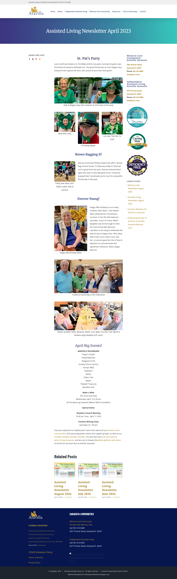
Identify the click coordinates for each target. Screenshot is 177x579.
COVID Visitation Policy (41, 552)
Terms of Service (36, 557)
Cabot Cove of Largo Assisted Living (39, 538)
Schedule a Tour (133, 74)
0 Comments (68, 497)
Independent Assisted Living (82, 539)
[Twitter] (33, 59)
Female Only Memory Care (81, 524)
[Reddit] (39, 59)
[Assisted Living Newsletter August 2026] (64, 471)
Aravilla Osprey (41, 545)
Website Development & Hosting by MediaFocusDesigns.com (88, 574)
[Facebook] (29, 59)
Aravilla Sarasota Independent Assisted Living (41, 531)
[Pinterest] (36, 59)
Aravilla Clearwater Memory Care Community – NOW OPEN (45, 542)
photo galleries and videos (109, 440)
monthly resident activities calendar (69, 437)
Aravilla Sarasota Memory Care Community (41, 534)
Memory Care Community (81, 521)
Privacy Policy (34, 562)
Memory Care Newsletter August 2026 (136, 188)
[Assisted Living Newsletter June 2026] (112, 471)
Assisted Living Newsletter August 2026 (136, 200)
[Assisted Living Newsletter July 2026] (88, 471)
